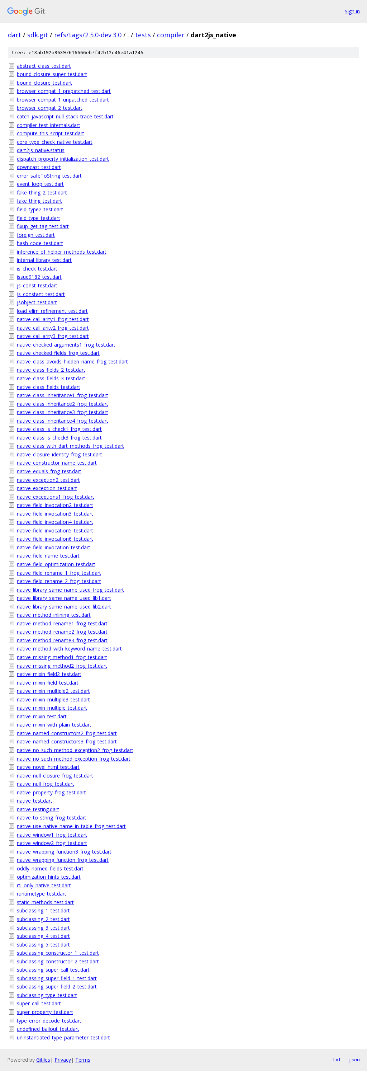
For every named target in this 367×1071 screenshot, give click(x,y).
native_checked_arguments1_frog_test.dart (66, 344)
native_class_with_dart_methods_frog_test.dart (70, 445)
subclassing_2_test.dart (43, 919)
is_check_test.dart (37, 268)
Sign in (352, 11)
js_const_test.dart (37, 285)
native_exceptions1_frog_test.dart (55, 496)
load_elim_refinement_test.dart (52, 310)
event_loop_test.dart (40, 183)
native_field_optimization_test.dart (56, 564)
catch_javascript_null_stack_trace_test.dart (65, 116)
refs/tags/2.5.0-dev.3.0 (87, 34)
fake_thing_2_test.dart (42, 192)
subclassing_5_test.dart (43, 944)
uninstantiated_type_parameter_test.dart (63, 1037)
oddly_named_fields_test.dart (50, 868)
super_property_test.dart (45, 1012)
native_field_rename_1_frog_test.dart (59, 572)
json (354, 1059)
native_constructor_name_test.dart (57, 462)
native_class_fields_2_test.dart (51, 369)
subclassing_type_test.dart (47, 995)
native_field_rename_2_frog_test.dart (59, 581)
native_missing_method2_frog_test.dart (62, 665)
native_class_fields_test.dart (48, 387)
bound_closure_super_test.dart (52, 74)
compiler (171, 34)
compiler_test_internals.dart (48, 125)
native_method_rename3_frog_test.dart (62, 640)
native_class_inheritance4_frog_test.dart (62, 420)
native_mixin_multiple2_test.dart (53, 690)
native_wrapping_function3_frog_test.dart (64, 851)
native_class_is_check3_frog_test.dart (59, 437)
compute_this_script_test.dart (50, 133)
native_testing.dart (38, 809)
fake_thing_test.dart (39, 200)
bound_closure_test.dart (44, 82)
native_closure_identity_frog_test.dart (59, 454)
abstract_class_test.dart (44, 65)
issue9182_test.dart (39, 276)
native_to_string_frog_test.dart (51, 817)
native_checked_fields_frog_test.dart (58, 352)
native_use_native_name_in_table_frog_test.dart (71, 826)
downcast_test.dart (39, 167)
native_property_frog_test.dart (51, 792)
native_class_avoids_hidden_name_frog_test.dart (72, 361)
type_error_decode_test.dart (49, 1020)
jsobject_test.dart (37, 302)
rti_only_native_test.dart (44, 885)
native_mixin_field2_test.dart (49, 674)
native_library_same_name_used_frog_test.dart (70, 589)
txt (337, 1059)
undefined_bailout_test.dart (48, 1028)
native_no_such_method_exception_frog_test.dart (73, 758)
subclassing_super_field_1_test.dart (57, 978)
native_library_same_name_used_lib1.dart (64, 598)
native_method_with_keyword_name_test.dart (69, 648)
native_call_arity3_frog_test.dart (53, 336)
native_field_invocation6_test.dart (55, 538)
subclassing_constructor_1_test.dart (58, 952)
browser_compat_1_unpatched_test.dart (63, 99)
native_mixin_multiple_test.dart (52, 707)
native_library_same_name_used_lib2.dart (64, 606)
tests (143, 34)
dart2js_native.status (41, 150)
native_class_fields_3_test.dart (51, 378)
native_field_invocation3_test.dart (55, 513)
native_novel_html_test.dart (48, 767)
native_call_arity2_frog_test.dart (53, 327)
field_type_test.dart (38, 218)
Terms (82, 1059)
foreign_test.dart (36, 234)
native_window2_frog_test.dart (52, 843)
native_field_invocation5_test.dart (55, 530)
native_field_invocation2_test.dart (55, 505)
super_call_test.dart (39, 1003)
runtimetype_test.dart (41, 893)
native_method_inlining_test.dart (54, 614)
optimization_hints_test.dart (49, 876)
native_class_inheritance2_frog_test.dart (62, 403)
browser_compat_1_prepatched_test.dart (64, 91)
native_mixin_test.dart (42, 716)
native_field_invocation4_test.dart (55, 521)
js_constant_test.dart (41, 294)
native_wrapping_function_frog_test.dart (63, 859)
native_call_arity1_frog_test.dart (53, 319)
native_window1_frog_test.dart (52, 834)
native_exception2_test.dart (48, 479)
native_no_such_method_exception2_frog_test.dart (75, 750)
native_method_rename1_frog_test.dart (62, 623)
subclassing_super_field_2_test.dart (57, 986)
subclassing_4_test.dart (43, 936)
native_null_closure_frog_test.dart (55, 775)
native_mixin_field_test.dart (47, 682)
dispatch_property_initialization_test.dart (63, 158)
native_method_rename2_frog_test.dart (62, 631)
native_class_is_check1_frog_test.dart (59, 429)
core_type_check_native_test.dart (54, 141)
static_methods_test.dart (45, 902)
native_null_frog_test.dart (45, 783)
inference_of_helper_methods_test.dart (61, 251)
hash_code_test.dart (40, 243)
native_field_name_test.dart (48, 555)
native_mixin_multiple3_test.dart (53, 699)
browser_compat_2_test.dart (49, 107)
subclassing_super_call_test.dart (53, 969)
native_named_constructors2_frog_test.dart (67, 733)
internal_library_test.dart (44, 260)
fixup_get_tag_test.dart (43, 226)
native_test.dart (34, 800)
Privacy (62, 1059)
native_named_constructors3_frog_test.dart (67, 741)
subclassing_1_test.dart (43, 910)
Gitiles (43, 1059)
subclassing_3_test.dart (43, 927)
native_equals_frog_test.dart (49, 471)
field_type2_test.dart (40, 209)
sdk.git (37, 34)
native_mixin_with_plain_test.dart (54, 724)
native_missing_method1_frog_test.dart (62, 657)
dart (14, 34)
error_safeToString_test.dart (49, 175)
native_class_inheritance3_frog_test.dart (62, 412)
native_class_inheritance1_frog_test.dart (62, 395)
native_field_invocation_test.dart (53, 547)
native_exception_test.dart (47, 488)
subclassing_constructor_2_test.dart (58, 961)
